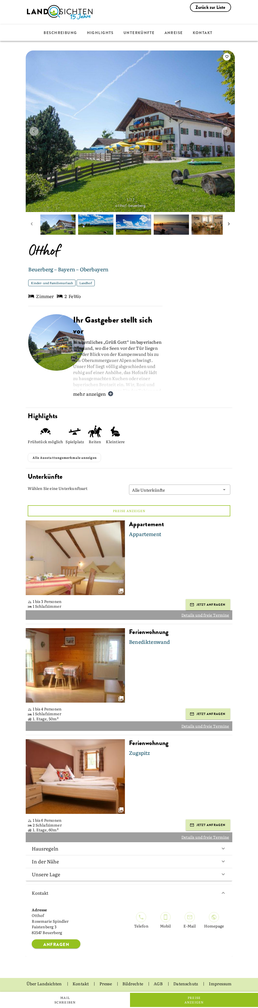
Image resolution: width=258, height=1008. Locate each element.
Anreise (174, 33)
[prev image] (34, 131)
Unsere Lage (46, 874)
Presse (106, 983)
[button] (179, 490)
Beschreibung (60, 33)
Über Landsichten (44, 983)
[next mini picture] (229, 224)
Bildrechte (133, 983)
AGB (159, 983)
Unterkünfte (139, 33)
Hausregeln (45, 848)
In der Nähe (45, 861)
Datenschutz (186, 983)
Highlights (100, 33)
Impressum (220, 983)
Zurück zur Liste (210, 7)
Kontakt (203, 33)
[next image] (226, 131)
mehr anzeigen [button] (89, 393)
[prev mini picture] (32, 224)
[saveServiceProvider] (227, 57)
